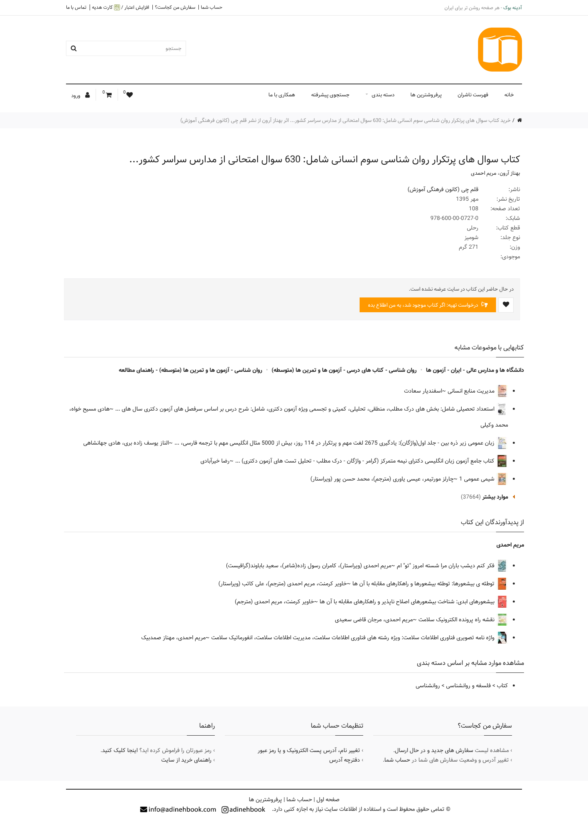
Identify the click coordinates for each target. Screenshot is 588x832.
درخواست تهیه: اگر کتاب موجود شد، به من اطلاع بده (423, 305)
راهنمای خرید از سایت (186, 760)
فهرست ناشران (473, 94)
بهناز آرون (510, 173)
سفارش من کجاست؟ (175, 7)
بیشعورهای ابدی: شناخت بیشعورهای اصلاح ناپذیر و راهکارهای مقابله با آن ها (408, 602)
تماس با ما (76, 7)
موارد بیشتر (495, 497)
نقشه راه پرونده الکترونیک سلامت (457, 619)
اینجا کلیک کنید (120, 750)
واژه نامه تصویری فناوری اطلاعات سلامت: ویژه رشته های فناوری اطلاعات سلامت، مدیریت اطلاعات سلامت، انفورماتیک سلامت (353, 637)
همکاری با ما (281, 94)
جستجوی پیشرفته (330, 94)
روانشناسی (428, 685)
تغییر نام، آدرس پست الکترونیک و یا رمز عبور (309, 750)
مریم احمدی (483, 173)
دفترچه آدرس (344, 760)
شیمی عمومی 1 (477, 479)
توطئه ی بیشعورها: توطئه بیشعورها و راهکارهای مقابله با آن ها (424, 584)
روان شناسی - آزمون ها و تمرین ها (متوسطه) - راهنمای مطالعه (190, 370)
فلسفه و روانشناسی (468, 685)
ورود (76, 95)
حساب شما (211, 7)
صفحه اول (328, 799)
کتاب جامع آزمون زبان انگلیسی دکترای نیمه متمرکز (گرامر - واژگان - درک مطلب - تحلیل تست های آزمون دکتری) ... (365, 461)
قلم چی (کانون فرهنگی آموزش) (443, 189)
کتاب (502, 685)
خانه (509, 94)
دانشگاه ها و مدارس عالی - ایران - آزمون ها (475, 370)
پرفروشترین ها (426, 94)
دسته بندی (383, 94)
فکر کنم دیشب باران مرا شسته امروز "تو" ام (446, 566)
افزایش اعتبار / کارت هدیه (120, 7)
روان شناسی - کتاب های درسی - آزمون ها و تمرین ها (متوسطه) (344, 370)
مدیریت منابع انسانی (472, 391)
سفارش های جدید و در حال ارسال (434, 750)
